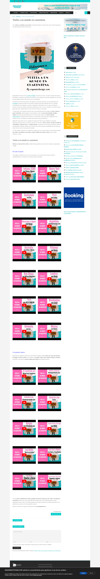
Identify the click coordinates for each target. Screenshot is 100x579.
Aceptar (83, 573)
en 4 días (70, 103)
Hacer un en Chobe (75, 165)
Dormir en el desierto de (74, 156)
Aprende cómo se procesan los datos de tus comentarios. (47, 550)
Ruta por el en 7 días (75, 93)
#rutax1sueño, (16, 116)
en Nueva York (75, 74)
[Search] (86, 12)
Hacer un (75, 176)
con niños (72, 82)
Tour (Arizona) (74, 170)
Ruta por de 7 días (73, 101)
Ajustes (91, 573)
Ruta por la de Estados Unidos (76, 162)
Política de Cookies (37, 575)
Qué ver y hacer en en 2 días (74, 98)
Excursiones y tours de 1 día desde (75, 84)
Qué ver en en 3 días (73, 87)
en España (73, 149)
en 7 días (71, 72)
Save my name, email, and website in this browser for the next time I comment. (33, 544)
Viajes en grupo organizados (45, 564)
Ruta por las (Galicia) (74, 96)
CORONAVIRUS (18, 16)
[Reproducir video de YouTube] (24, 174)
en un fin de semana (72, 77)
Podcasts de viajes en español (45, 566)
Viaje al (73, 179)
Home (14, 16)
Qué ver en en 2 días (72, 106)
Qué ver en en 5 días (72, 79)
